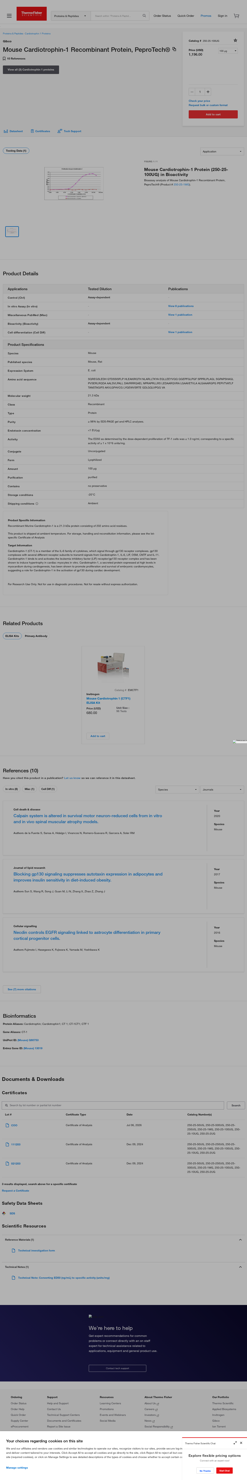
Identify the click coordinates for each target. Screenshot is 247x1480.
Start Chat (224, 1470)
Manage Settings (17, 1467)
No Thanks (205, 1470)
